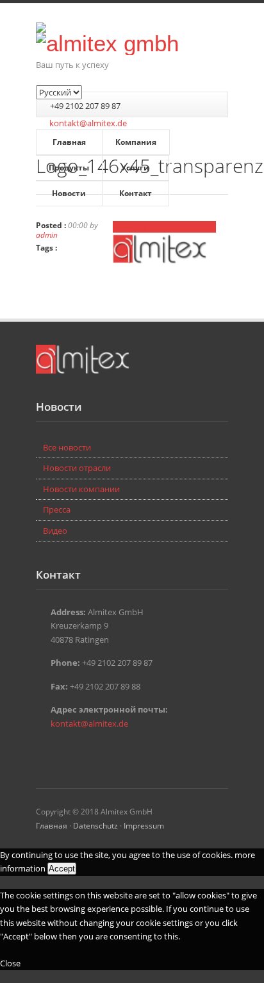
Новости (69, 193)
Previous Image (142, 227)
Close (10, 963)
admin (47, 234)
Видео (55, 530)
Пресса (56, 509)
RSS (82, 751)
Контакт (135, 193)
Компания (135, 141)
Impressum (144, 825)
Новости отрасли (77, 468)
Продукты (69, 167)
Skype (62, 751)
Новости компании (81, 489)
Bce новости (67, 447)
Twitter (43, 751)
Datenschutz (95, 825)
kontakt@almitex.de (88, 123)
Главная (69, 141)
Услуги (135, 167)
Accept (62, 868)
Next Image (194, 227)
